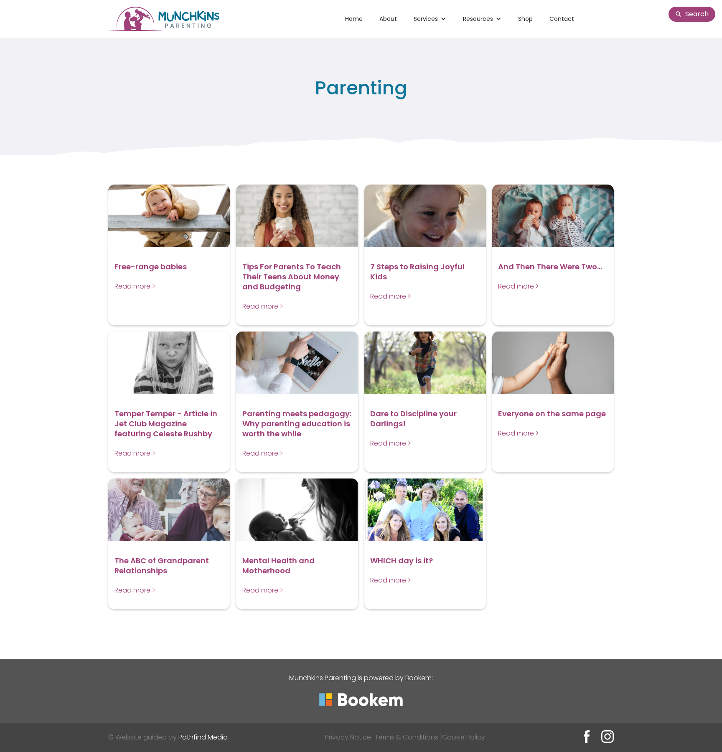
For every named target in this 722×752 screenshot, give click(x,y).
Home (354, 19)
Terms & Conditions (406, 737)
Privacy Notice (348, 737)
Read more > (134, 286)
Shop (525, 19)
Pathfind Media (203, 737)
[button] (430, 18)
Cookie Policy (463, 737)
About (388, 19)
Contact (561, 19)
